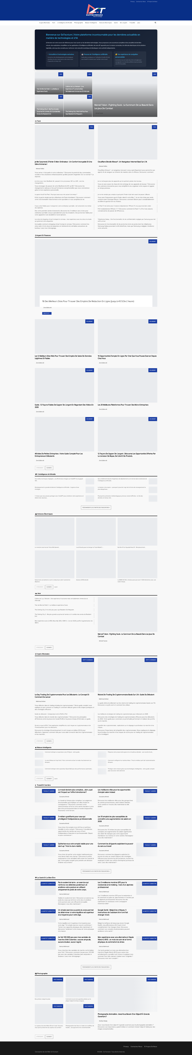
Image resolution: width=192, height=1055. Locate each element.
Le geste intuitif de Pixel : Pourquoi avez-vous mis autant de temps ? (56, 194)
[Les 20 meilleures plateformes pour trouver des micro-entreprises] (127, 385)
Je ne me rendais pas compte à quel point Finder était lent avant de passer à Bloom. (124, 194)
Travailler (132, 23)
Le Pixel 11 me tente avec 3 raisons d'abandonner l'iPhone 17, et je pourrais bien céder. (124, 206)
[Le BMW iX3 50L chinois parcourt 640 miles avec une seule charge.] (137, 564)
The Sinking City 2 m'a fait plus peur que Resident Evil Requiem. (54, 610)
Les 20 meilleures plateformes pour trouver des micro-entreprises (123, 405)
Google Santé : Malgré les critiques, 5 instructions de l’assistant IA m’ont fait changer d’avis (113, 912)
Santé (116, 23)
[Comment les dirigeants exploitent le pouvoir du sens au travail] (146, 849)
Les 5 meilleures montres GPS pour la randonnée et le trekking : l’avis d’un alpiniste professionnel (115, 885)
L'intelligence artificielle (64, 23)
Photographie (78, 23)
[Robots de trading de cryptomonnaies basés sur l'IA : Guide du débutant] (127, 675)
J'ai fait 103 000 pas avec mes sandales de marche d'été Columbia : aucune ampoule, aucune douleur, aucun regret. (74, 939)
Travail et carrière (150, 791)
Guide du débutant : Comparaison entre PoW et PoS (51, 714)
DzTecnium (54, 1052)
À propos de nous (152, 1)
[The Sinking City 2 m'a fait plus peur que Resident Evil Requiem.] (77, 106)
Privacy (132, 1)
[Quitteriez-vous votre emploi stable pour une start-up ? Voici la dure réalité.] (45, 849)
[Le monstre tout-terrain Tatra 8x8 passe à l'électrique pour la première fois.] (54, 531)
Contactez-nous (141, 1)
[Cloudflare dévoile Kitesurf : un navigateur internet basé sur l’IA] (127, 142)
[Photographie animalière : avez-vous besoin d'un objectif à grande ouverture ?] (127, 994)
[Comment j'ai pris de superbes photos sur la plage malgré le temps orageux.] (80, 987)
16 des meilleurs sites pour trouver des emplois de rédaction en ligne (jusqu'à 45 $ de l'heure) (88, 301)
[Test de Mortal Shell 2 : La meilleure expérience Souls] (49, 83)
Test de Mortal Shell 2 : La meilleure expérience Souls (51, 605)
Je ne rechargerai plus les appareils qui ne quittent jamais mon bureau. (120, 181)
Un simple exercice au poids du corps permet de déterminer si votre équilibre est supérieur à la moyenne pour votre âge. (76, 912)
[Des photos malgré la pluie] (49, 987)
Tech (53, 23)
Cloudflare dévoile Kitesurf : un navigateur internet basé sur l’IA (122, 162)
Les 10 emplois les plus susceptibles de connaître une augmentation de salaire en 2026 (114, 819)
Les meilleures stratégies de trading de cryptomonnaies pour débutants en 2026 (123, 714)
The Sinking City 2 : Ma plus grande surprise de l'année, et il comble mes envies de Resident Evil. (48, 111)
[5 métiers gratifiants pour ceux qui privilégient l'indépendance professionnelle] (45, 822)
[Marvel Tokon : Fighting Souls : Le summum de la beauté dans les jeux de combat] (124, 94)
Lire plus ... (46, 313)
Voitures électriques (105, 23)
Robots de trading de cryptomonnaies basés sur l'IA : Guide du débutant (126, 695)
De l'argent (123, 23)
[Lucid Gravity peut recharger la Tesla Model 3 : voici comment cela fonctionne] (96, 531)
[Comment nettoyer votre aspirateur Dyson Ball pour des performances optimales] (39, 771)
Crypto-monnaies (44, 23)
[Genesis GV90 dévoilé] (96, 564)
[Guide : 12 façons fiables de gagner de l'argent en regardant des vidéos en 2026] (64, 385)
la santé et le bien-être (149, 883)
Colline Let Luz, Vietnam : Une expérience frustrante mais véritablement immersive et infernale (77, 89)
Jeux (139, 23)
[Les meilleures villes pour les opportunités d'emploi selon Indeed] (146, 795)
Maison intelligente (91, 23)
